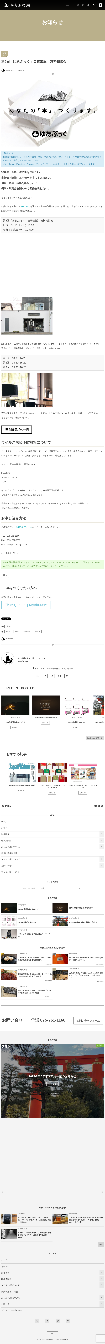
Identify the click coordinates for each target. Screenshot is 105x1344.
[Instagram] (83, 5)
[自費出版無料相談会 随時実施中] (46, 705)
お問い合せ (6, 866)
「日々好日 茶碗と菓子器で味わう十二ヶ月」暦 (35, 935)
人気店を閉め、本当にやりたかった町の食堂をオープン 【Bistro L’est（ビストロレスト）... (86, 975)
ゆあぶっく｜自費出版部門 (28, 605)
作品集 (8, 631)
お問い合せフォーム (88, 1020)
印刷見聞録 (6, 841)
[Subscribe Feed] (88, 5)
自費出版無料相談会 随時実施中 (46, 717)
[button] (100, 5)
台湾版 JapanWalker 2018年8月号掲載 (21, 785)
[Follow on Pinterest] (68, 1321)
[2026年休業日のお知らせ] (77, 705)
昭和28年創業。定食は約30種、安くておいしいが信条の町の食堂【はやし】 (35, 975)
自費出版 (38, 631)
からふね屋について (10, 859)
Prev (8, 805)
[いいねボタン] (4, 575)
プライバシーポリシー (11, 872)
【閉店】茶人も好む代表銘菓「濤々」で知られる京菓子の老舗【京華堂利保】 (34, 959)
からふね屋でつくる (10, 847)
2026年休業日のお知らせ (77, 722)
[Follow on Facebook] (47, 1321)
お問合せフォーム (24, 527)
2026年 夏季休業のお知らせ (15, 722)
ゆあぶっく (25, 206)
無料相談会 (26, 631)
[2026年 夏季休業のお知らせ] (15, 705)
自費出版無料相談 (9, 853)
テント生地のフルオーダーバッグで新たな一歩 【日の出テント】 (86, 959)
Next (97, 805)
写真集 (16, 631)
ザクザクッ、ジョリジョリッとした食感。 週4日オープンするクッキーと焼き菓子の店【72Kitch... (34, 1220)
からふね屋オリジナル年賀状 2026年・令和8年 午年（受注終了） (52, 1076)
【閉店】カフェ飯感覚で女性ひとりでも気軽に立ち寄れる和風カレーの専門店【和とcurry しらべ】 (86, 1220)
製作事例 (5, 834)
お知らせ (21, 70)
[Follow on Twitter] (78, 5)
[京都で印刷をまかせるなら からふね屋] (17, 5)
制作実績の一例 (19, 429)
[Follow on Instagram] (58, 1321)
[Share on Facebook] (73, 5)
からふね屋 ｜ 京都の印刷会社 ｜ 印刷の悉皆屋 (54, 669)
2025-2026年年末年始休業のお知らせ (83, 922)
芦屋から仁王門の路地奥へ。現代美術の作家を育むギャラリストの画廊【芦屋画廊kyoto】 (34, 1235)
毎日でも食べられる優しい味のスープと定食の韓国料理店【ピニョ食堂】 (35, 992)
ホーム (4, 822)
